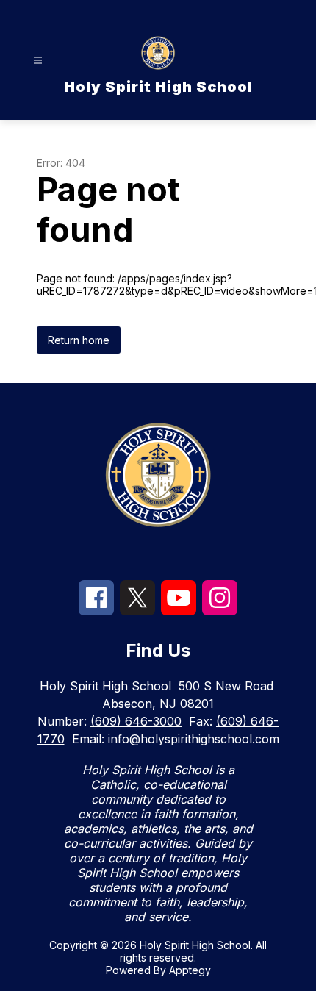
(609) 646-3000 (136, 721)
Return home (78, 340)
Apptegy (190, 970)
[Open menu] (37, 60)
